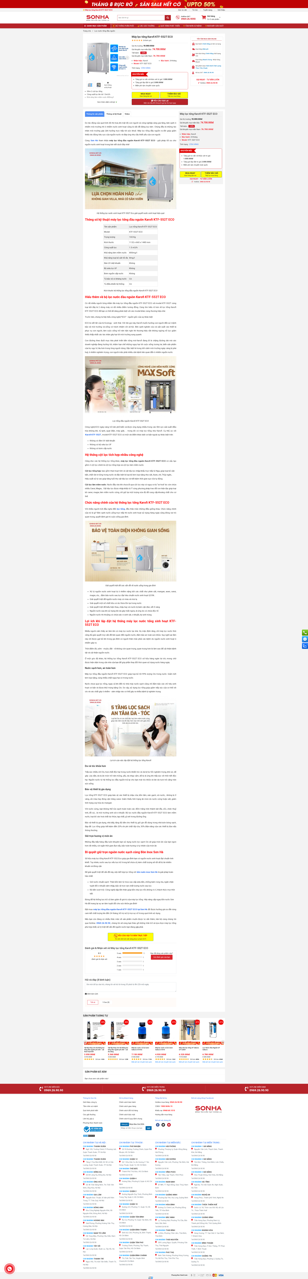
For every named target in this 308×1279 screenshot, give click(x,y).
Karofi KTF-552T (93, 434)
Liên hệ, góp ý (88, 1119)
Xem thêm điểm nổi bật (106, 102)
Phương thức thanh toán (92, 1123)
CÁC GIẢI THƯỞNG (147, 26)
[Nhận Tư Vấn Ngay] (305, 633)
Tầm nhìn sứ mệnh (90, 1106)
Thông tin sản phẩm (94, 114)
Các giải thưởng (89, 1114)
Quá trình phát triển (90, 1110)
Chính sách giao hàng (127, 1106)
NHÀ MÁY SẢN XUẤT (215, 26)
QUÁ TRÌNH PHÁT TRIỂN (170, 26)
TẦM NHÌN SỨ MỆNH (193, 26)
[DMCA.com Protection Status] (100, 1135)
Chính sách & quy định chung (130, 1119)
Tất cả (92, 1002)
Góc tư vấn (182, 10)
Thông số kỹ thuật (114, 114)
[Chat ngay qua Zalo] (305, 646)
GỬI (148, 1128)
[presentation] (87, 58)
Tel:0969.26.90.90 (89, 1156)
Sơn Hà (94, 140)
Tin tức (195, 10)
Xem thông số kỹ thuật (108, 86)
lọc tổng (120, 509)
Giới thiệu (221, 10)
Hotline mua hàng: (168, 1102)
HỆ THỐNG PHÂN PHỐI (125, 26)
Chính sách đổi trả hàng (128, 1110)
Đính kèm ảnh (92, 994)
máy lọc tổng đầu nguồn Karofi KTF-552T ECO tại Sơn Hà (120, 909)
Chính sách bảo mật (127, 1114)
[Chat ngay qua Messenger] (305, 639)
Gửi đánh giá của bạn (161, 957)
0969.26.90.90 (103, 923)
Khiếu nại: (165, 1110)
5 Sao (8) (106, 1002)
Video (127, 114)
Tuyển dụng (207, 10)
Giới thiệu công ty (90, 1102)
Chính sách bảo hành (127, 1102)
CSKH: (163, 1106)
